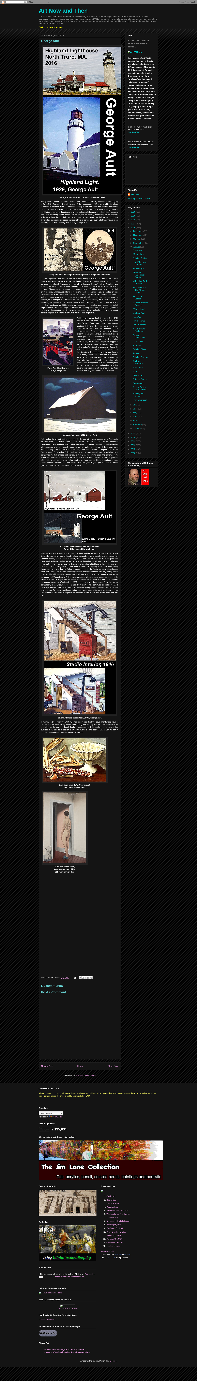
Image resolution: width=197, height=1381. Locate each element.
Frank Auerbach (140, 400)
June (135, 409)
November (138, 235)
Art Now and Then (63, 11)
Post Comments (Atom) (85, 1075)
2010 (133, 453)
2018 (133, 220)
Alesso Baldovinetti (139, 336)
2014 (133, 437)
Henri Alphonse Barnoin (140, 263)
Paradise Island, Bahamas (117, 1210)
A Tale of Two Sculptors (139, 330)
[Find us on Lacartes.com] (50, 1293)
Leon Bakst (138, 341)
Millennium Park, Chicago (140, 282)
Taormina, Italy (112, 1203)
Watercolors (138, 254)
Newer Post (47, 1066)
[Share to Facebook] (88, 977)
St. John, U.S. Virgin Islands (118, 1221)
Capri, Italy (111, 1196)
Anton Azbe (138, 367)
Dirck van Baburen (138, 362)
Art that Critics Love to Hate (140, 388)
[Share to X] (85, 977)
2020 (133, 212)
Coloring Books (140, 379)
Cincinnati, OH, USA (115, 1243)
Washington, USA (113, 1225)
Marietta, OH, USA (114, 1239)
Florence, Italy (112, 1218)
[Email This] (80, 977)
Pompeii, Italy (112, 1207)
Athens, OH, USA (113, 1235)
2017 (133, 224)
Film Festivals (139, 321)
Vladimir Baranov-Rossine (141, 303)
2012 (133, 445)
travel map (118, 1255)
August (136, 247)
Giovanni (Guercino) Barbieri (139, 274)
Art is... (136, 371)
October (137, 239)
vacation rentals (110, 1258)
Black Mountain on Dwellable (67, 1308)
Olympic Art (138, 375)
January (137, 428)
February (137, 424)
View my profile (107, 1251)
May (135, 413)
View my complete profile (139, 198)
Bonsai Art (137, 250)
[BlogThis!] (82, 977)
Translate (59, 1117)
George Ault (138, 383)
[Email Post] (75, 978)
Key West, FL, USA (114, 1228)
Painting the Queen (138, 394)
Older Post (113, 1066)
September (138, 243)
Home (80, 1066)
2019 (133, 216)
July (135, 405)
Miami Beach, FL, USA (116, 1232)
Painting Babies (140, 258)
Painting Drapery (140, 357)
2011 (133, 449)
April (135, 416)
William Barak (139, 309)
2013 (133, 441)
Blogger (113, 1361)
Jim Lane (135, 194)
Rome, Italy (111, 1200)
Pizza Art (137, 317)
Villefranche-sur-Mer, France (118, 1214)
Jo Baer (136, 353)
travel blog (127, 1255)
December (138, 231)
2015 (133, 433)
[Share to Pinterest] (91, 977)
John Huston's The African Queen (139, 290)
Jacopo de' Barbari (138, 297)
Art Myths (137, 345)
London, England (113, 1246)
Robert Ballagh (139, 325)
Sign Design (138, 268)
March (136, 420)
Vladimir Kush (139, 313)
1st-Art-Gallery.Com (47, 1319)
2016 (133, 227)
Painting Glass (139, 349)
